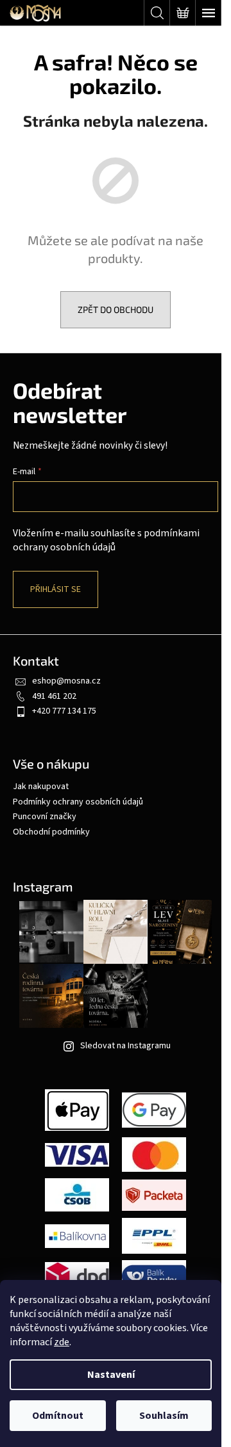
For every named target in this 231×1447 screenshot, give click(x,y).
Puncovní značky (44, 816)
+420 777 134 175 (64, 711)
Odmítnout (57, 1416)
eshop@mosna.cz (66, 681)
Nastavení (111, 1375)
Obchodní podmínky (51, 832)
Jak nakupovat (41, 786)
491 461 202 (54, 696)
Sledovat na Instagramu (125, 1045)
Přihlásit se (55, 589)
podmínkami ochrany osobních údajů (106, 540)
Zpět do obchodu (115, 309)
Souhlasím (164, 1416)
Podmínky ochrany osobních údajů (78, 801)
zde (61, 1342)
